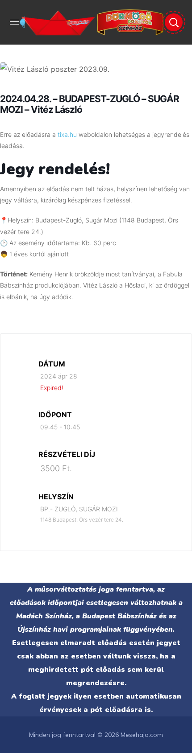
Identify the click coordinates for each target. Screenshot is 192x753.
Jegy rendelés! (55, 169)
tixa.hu (67, 134)
